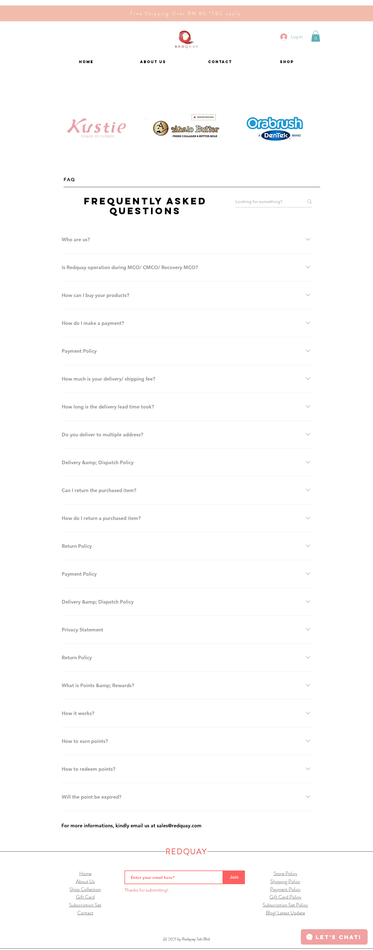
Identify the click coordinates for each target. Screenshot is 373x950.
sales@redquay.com (179, 825)
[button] (315, 36)
